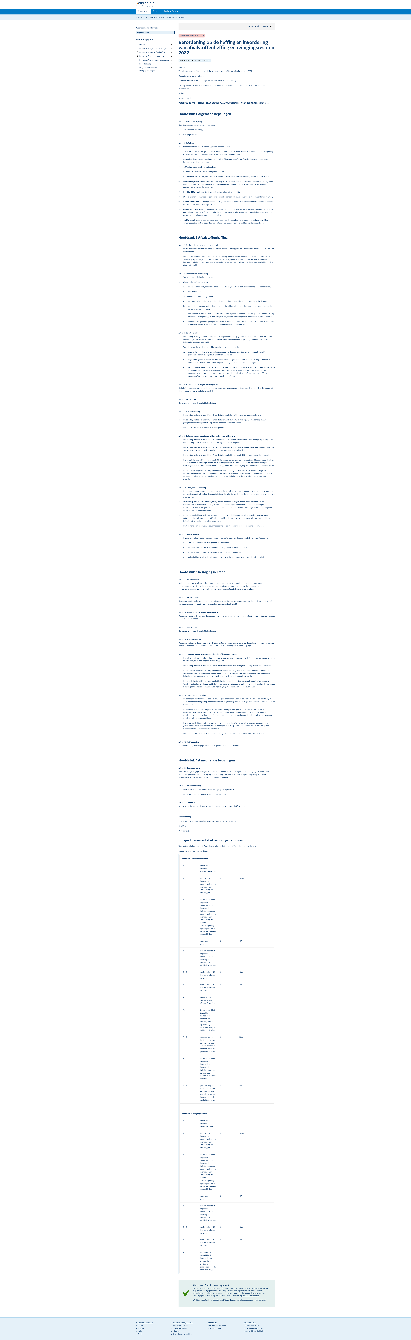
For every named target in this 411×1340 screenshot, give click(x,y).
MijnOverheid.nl (250, 1322)
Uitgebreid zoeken (171, 17)
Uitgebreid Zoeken (170, 11)
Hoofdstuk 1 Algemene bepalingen (151, 48)
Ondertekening (145, 64)
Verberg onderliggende (137, 48)
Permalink (252, 26)
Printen (266, 26)
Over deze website (145, 1322)
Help (140, 1331)
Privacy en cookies (180, 1325)
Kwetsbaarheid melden (182, 1334)
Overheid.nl (142, 12)
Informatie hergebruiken (183, 1322)
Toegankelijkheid (180, 1328)
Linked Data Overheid (217, 1325)
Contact (141, 1325)
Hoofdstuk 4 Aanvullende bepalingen (152, 60)
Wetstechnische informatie (147, 28)
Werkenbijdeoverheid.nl (253, 1331)
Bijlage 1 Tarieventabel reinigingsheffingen (148, 69)
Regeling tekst (143, 32)
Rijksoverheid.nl (250, 1325)
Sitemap (176, 1331)
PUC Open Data (214, 1328)
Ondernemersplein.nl (252, 1328)
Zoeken (156, 11)
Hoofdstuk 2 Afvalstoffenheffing (150, 52)
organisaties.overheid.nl (249, 1295)
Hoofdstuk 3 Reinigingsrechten (150, 56)
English (141, 1328)
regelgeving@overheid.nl (256, 1300)
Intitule (142, 44)
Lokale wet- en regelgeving (153, 17)
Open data (212, 1322)
